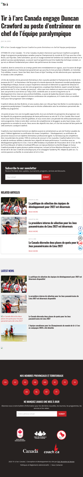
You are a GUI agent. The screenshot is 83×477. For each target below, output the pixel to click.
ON (5, 382)
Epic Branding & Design (65, 462)
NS (25, 382)
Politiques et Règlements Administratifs (34, 465)
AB (27, 392)
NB (35, 382)
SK (75, 382)
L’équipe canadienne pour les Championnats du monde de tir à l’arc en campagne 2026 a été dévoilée (54, 326)
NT (46, 392)
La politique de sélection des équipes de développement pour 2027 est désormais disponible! (49, 207)
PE (65, 382)
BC (55, 382)
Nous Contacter (57, 465)
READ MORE (33, 212)
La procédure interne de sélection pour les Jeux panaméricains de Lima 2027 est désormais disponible (53, 226)
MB (45, 382)
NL (37, 392)
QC (15, 382)
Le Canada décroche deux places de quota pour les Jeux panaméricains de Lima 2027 (54, 244)
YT (56, 392)
